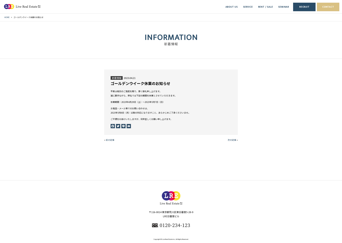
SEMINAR (283, 7)
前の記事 (110, 139)
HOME (7, 17)
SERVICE (248, 7)
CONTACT (328, 7)
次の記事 (232, 139)
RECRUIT (304, 7)
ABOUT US (232, 7)
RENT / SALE (265, 7)
